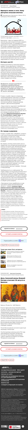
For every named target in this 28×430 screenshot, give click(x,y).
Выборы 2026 (5, 382)
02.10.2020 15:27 (4, 6)
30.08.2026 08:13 (5, 273)
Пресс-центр (21, 370)
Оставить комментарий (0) (14, 234)
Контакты (4, 372)
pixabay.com (15, 37)
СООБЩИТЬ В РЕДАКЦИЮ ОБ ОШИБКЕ (12, 384)
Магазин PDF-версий (14, 372)
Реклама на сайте (6, 374)
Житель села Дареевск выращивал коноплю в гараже (14, 266)
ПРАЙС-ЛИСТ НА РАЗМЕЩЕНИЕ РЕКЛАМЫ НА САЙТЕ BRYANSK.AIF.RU (12, 377)
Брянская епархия (5, 302)
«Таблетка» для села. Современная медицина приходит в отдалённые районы (16, 261)
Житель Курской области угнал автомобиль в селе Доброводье (14, 256)
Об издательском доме (8, 370)
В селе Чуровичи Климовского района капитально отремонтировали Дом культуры (15, 252)
